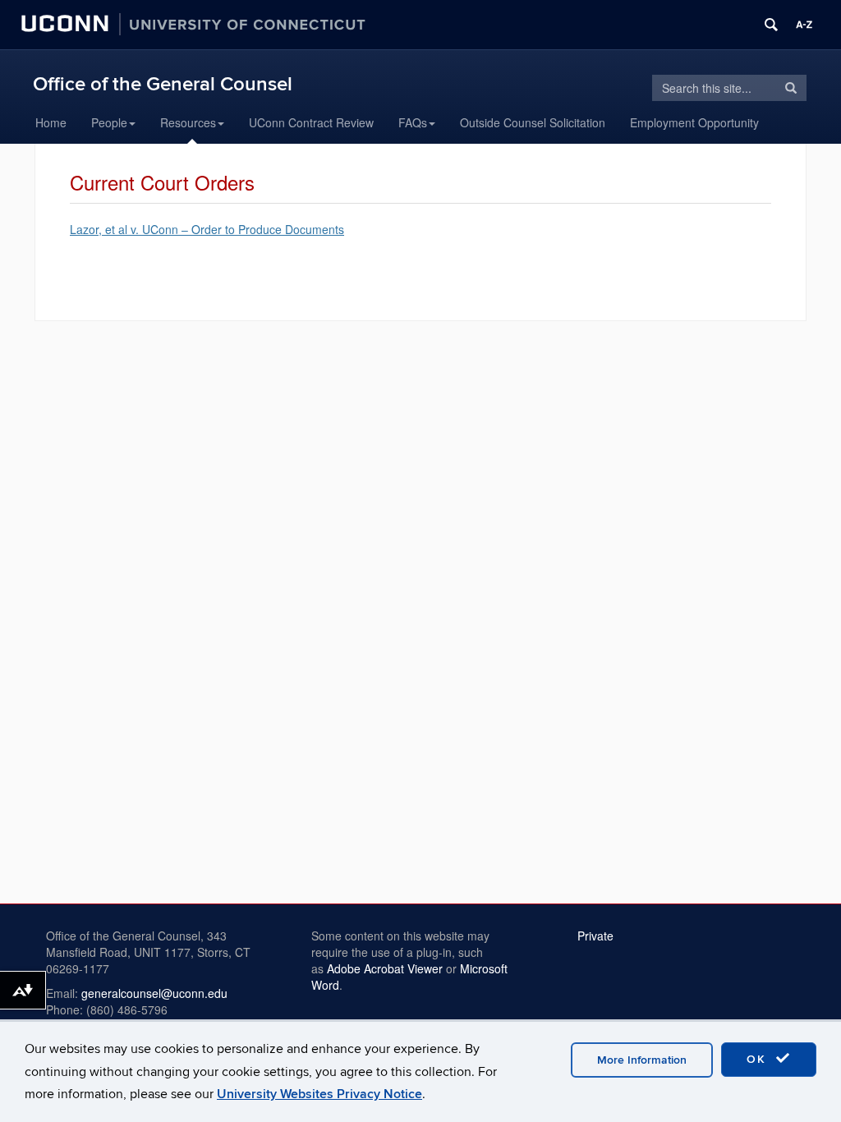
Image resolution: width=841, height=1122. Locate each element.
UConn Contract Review (311, 122)
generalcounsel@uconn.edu (154, 993)
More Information (642, 1060)
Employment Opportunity (694, 122)
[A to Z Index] (804, 24)
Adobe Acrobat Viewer (385, 968)
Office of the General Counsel (162, 84)
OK (759, 1059)
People (109, 122)
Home (51, 122)
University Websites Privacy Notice (319, 1094)
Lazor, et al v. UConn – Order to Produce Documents (207, 229)
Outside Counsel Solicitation (532, 122)
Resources (188, 122)
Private (595, 935)
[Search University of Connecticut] (771, 24)
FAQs (412, 122)
